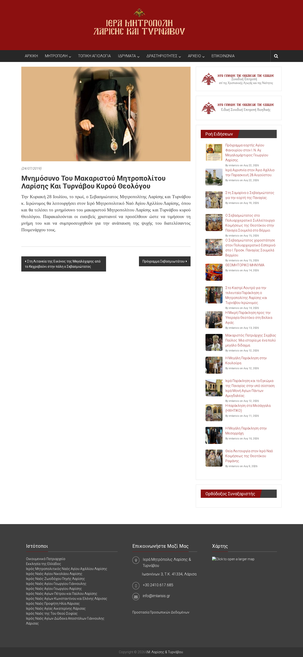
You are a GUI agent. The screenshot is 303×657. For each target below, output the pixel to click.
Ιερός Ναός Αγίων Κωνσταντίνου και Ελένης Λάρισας (66, 598)
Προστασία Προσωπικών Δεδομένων (160, 612)
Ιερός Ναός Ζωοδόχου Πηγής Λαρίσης (55, 579)
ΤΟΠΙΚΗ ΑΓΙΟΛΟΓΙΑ (94, 56)
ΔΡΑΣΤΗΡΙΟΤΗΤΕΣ (162, 56)
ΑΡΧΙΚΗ (31, 56)
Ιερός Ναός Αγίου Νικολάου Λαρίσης (54, 574)
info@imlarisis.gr (156, 596)
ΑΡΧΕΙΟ (194, 56)
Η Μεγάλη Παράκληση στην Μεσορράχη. (246, 430)
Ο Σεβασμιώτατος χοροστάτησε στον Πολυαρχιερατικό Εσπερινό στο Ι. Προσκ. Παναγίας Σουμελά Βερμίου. (250, 247)
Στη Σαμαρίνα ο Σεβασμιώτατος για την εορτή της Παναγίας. (249, 195)
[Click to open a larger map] (233, 559)
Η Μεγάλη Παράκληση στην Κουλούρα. (246, 360)
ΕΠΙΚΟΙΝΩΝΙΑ (223, 56)
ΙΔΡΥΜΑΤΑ (127, 56)
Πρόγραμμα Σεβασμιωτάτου (164, 261)
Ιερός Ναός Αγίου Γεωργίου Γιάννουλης (56, 584)
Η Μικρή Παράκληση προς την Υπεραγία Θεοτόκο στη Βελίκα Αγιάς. (248, 317)
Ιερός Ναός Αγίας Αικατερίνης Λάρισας (56, 608)
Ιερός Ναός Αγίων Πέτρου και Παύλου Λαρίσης (61, 594)
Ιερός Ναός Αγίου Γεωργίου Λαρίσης (54, 589)
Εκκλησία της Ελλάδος (43, 564)
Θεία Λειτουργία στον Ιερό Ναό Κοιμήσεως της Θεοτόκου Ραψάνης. (249, 456)
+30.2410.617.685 (158, 585)
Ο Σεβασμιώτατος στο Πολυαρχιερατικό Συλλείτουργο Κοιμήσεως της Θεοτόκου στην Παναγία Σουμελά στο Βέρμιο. (250, 223)
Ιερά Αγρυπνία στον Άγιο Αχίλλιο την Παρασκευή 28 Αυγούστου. (250, 172)
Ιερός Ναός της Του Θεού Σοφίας (52, 613)
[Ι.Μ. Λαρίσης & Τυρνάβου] (139, 25)
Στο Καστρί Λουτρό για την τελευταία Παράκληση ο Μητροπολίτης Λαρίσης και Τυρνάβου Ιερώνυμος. (246, 295)
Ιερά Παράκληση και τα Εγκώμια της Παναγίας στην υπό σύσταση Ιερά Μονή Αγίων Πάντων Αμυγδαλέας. (250, 388)
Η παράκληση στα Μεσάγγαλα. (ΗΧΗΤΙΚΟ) (248, 408)
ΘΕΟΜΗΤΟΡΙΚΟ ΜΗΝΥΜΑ (244, 265)
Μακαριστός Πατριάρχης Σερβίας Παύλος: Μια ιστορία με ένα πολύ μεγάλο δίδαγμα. (250, 340)
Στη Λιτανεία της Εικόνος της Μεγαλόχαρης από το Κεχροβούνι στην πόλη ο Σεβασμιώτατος (63, 263)
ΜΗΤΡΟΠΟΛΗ (56, 56)
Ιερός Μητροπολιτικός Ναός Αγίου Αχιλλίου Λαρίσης (66, 569)
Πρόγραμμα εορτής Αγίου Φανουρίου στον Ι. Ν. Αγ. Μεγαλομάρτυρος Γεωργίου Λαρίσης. (246, 152)
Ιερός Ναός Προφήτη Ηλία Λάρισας (53, 603)
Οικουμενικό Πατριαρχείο (45, 559)
